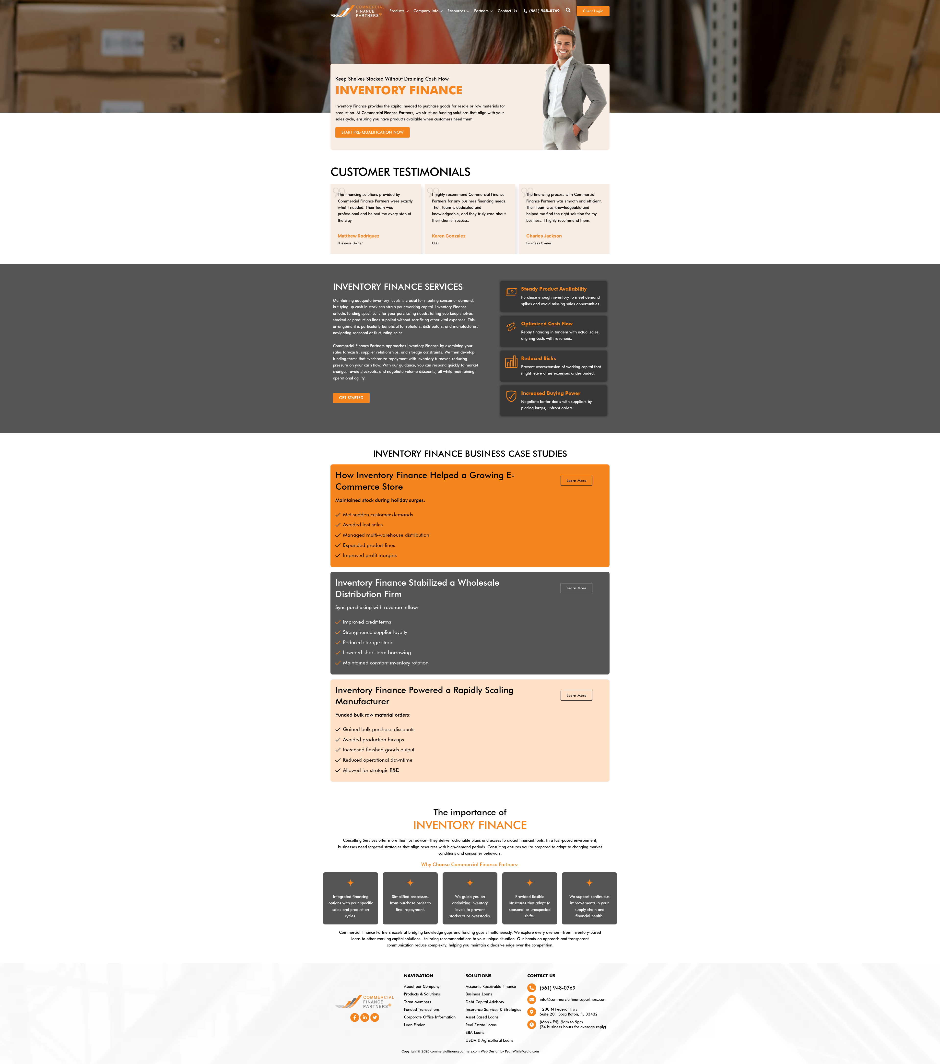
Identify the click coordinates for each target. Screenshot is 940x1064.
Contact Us (507, 11)
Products (396, 11)
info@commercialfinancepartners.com (573, 999)
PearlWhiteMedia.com (522, 1051)
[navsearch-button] (568, 11)
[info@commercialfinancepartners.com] (531, 999)
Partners (481, 11)
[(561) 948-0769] (531, 987)
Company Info (425, 11)
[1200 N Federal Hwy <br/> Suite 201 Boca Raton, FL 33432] (531, 1011)
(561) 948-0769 (558, 988)
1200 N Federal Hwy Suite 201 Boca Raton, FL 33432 (569, 1012)
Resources (456, 11)
